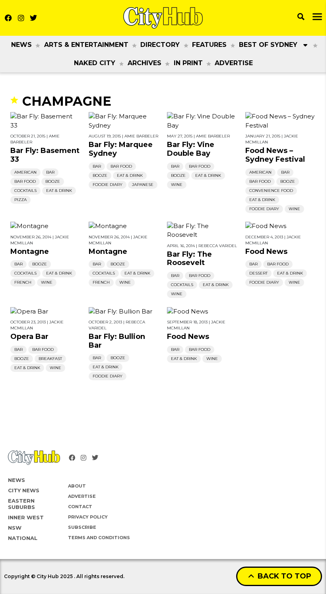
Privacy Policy (88, 517)
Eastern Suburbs (21, 503)
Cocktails (25, 190)
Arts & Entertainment (86, 44)
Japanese (142, 184)
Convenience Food (271, 190)
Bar (50, 172)
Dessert (258, 273)
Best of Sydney (268, 44)
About (77, 486)
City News (23, 490)
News (21, 44)
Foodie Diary (107, 184)
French (22, 282)
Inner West (26, 517)
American (25, 172)
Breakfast (50, 358)
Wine (176, 184)
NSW (14, 527)
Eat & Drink (59, 190)
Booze (52, 181)
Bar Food (25, 181)
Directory (160, 44)
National (22, 538)
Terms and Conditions (99, 537)
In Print (188, 63)
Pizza (20, 199)
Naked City (94, 63)
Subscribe (82, 527)
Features (209, 44)
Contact (80, 506)
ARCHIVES (144, 63)
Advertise (234, 63)
